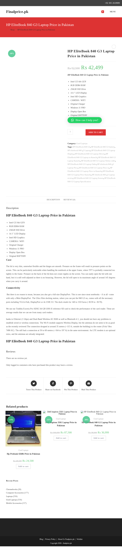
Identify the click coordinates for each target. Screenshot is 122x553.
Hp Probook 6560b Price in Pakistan (23, 454)
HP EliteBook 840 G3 (81, 147)
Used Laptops (81, 143)
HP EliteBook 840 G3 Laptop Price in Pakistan (36, 30)
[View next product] (114, 47)
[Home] (7, 30)
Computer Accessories (15, 493)
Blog (41, 539)
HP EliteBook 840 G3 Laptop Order (82, 164)
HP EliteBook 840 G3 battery (103, 147)
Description (53, 200)
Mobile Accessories (14, 503)
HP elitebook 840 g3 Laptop (79, 150)
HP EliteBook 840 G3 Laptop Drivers (90, 154)
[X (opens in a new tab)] (3, 3)
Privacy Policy (50, 539)
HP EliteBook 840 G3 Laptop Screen (88, 178)
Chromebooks (11, 489)
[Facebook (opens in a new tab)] (6, 3)
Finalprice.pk (17, 11)
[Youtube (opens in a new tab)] (20, 3)
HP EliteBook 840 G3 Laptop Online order (98, 161)
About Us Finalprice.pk (66, 539)
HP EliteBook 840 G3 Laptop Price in (94, 168)
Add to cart (96, 132)
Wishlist (79, 539)
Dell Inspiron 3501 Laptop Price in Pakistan (61, 424)
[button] (85, 120)
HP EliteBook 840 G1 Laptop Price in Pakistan (99, 424)
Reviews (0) (69, 200)
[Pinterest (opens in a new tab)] (10, 3)
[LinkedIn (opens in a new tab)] (16, 3)
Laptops (9, 496)
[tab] (53, 199)
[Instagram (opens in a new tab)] (13, 3)
